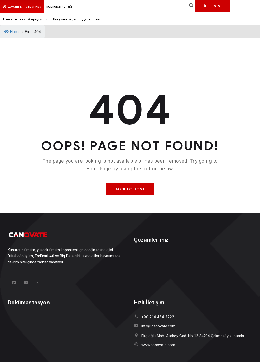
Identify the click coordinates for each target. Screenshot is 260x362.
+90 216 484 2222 (157, 317)
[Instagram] (38, 283)
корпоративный (59, 6)
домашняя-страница (24, 6)
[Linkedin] (14, 283)
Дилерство (91, 19)
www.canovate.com (158, 345)
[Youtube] (26, 283)
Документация (65, 19)
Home (15, 31)
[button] (191, 5)
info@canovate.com (158, 326)
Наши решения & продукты (25, 19)
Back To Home (130, 189)
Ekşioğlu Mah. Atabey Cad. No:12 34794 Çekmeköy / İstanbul (193, 336)
